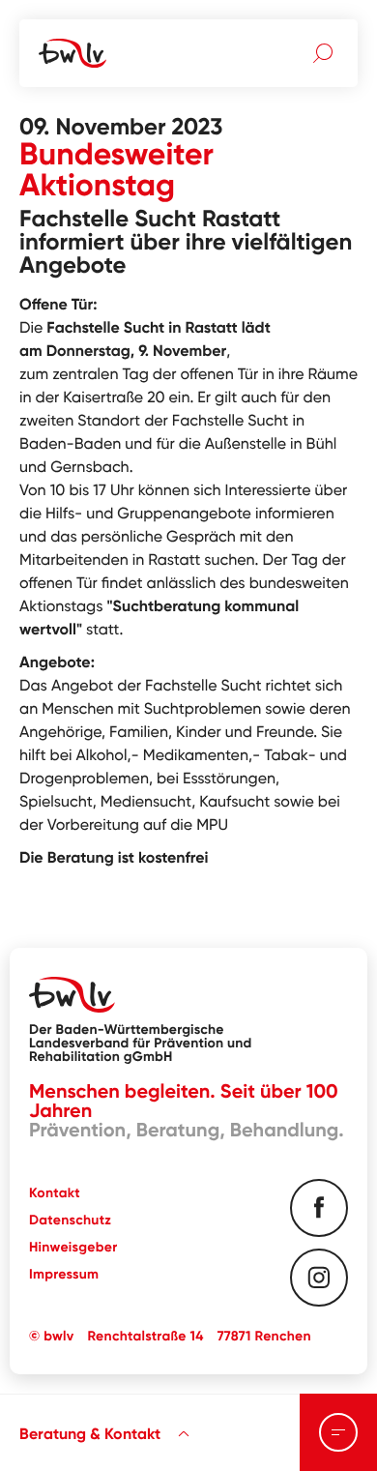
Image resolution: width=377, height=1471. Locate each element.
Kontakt (54, 1192)
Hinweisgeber (73, 1246)
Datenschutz (70, 1219)
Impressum (64, 1273)
